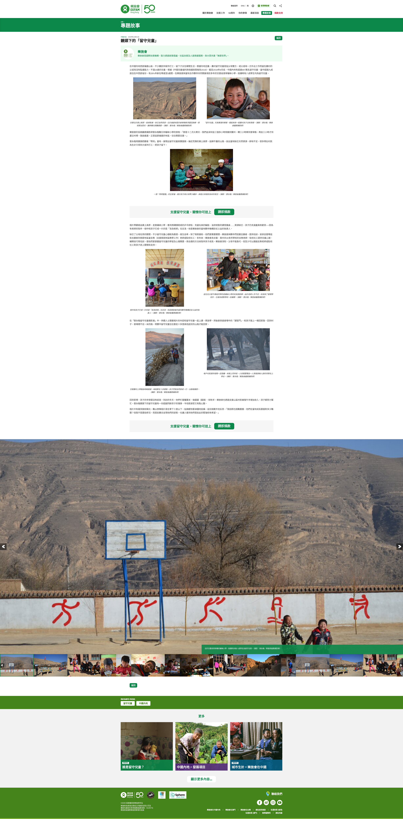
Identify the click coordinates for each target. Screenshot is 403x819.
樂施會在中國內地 (213, 810)
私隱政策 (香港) (276, 810)
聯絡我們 (234, 6)
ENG (243, 6)
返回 (278, 38)
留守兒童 (127, 703)
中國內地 (143, 703)
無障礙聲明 (266, 813)
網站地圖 (279, 813)
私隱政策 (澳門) (251, 813)
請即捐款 (224, 212)
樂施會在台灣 (246, 810)
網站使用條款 (261, 810)
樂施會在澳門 (230, 810)
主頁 (122, 22)
